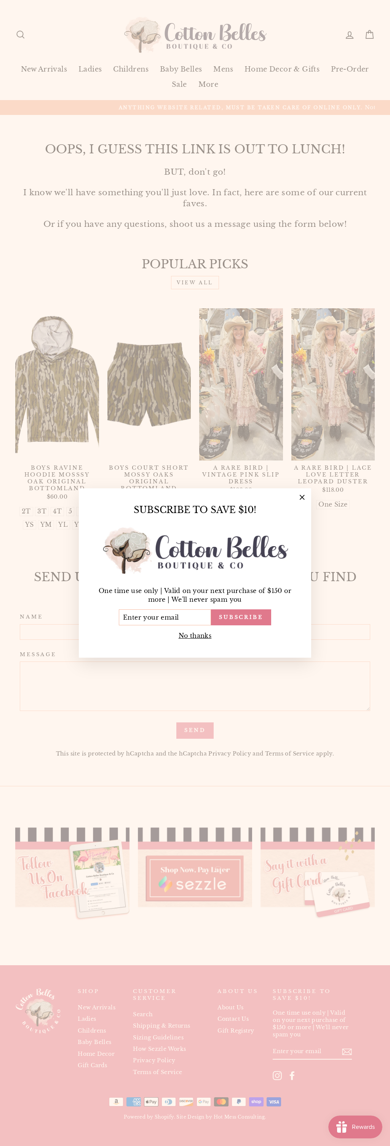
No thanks (195, 635)
